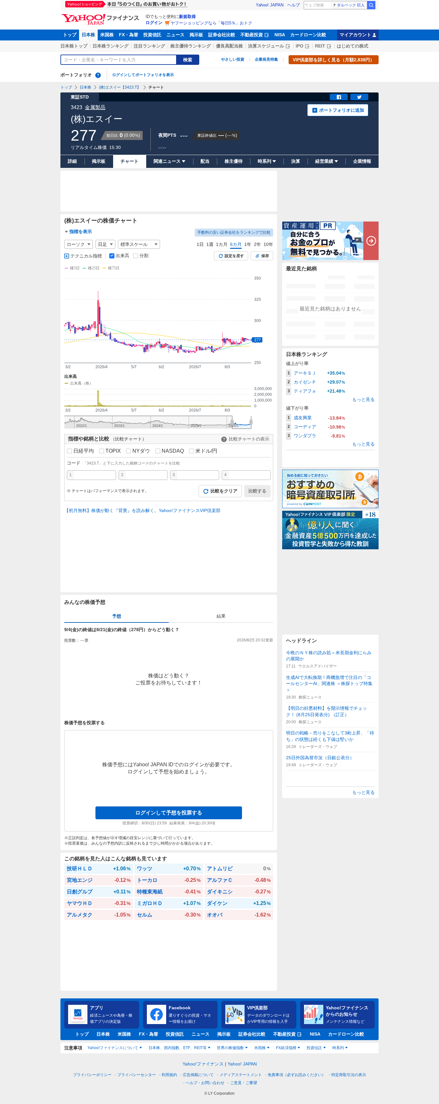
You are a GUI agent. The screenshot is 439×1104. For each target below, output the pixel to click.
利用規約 (169, 1075)
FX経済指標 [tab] (286, 1048)
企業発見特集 (266, 59)
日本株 (88, 34)
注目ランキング (149, 45)
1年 (247, 244)
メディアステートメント (241, 1075)
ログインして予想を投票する (168, 812)
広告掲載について (198, 1075)
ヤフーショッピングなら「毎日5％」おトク (211, 23)
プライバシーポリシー (92, 1075)
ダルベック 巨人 (351, 5)
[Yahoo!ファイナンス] (101, 15)
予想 (116, 616)
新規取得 (187, 16)
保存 (265, 256)
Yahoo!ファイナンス (203, 1063)
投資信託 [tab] (314, 1048)
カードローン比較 (308, 34)
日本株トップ (73, 45)
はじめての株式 (352, 45)
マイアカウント (355, 34)
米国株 (107, 34)
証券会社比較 (221, 34)
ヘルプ (293, 5)
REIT (320, 45)
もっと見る (363, 399)
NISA (279, 34)
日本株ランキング (111, 45)
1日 (200, 244)
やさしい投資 (232, 59)
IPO (299, 45)
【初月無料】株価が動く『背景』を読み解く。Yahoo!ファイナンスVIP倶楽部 (142, 510)
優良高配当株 (229, 45)
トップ (69, 34)
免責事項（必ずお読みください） (297, 1075)
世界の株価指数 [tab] (230, 1048)
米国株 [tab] (260, 1048)
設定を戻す (234, 256)
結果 (221, 616)
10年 (268, 244)
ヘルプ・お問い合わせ (205, 1083)
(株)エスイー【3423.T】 (120, 87)
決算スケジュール (266, 45)
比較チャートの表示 (249, 438)
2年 (257, 244)
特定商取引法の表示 (348, 1075)
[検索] (371, 5)
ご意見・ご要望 (243, 1083)
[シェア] (339, 97)
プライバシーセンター (136, 1075)
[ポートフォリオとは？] (98, 75)
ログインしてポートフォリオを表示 (143, 75)
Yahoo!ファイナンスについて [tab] (112, 1048)
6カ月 (236, 244)
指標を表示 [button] (80, 231)
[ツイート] (359, 97)
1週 (209, 244)
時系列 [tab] (338, 1048)
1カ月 (222, 244)
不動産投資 (251, 34)
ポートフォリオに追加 (341, 110)
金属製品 (95, 107)
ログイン (154, 22)
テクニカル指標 (86, 255)
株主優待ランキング (190, 45)
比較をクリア (224, 490)
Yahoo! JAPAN (269, 5)
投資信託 (152, 34)
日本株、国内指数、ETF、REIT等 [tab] (177, 1048)
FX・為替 (128, 34)
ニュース (175, 34)
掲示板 (196, 34)
